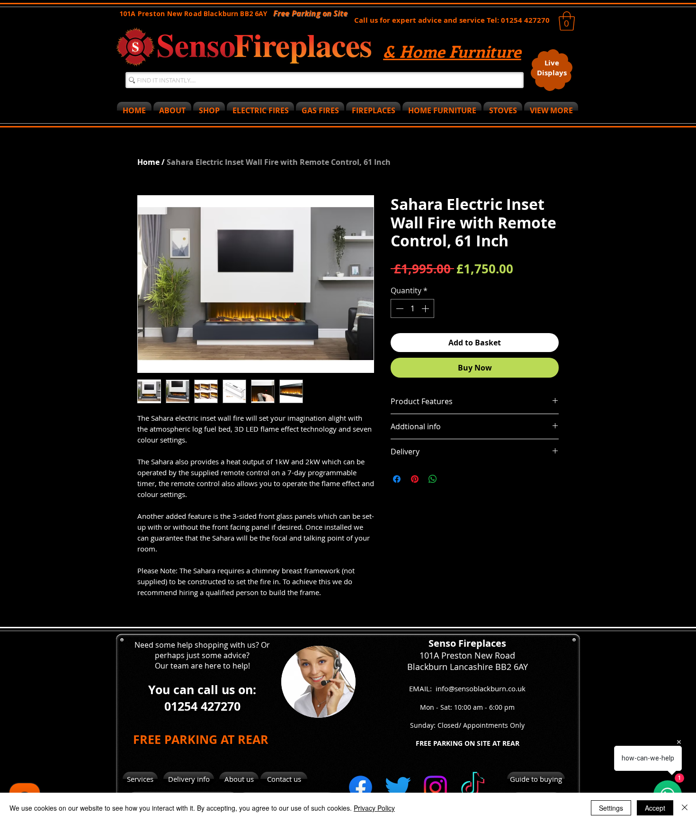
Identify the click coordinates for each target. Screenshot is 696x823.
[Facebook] (360, 787)
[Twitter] (398, 787)
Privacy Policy (374, 808)
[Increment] (426, 308)
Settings (611, 808)
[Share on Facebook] (396, 479)
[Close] (684, 807)
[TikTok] (472, 787)
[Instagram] (435, 787)
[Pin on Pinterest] (414, 479)
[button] (567, 20)
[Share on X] (450, 479)
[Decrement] (398, 308)
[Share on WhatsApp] (432, 479)
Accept (655, 808)
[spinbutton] (412, 308)
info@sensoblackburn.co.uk (481, 688)
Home (148, 162)
